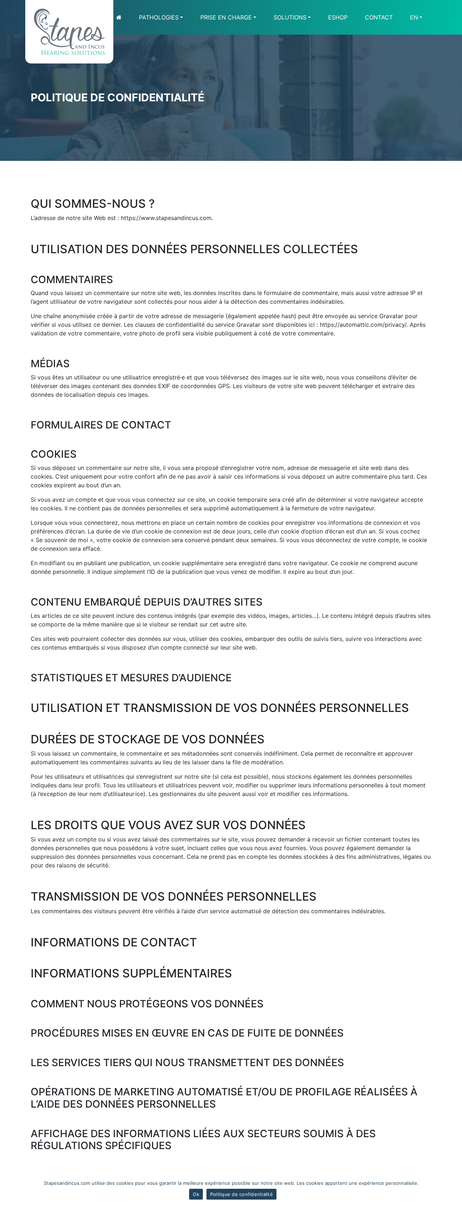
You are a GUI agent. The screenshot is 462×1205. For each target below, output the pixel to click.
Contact (379, 17)
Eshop (338, 17)
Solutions (290, 17)
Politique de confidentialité (241, 1194)
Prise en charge (226, 17)
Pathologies (159, 17)
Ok (196, 1194)
